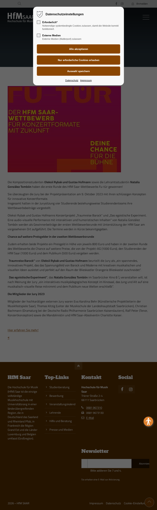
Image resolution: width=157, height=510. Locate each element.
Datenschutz (71, 80)
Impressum (86, 80)
